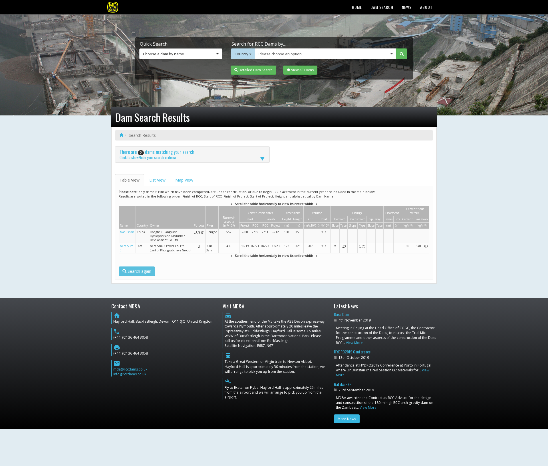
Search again (138, 271)
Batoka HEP (342, 384)
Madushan (127, 232)
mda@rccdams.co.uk (130, 369)
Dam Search (381, 7)
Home (357, 7)
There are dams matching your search (157, 154)
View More (354, 342)
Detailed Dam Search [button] (255, 70)
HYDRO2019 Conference (352, 352)
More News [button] (347, 418)
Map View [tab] (184, 180)
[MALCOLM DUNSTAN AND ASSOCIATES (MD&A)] (112, 7)
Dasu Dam (341, 314)
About (426, 7)
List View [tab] (157, 180)
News (407, 7)
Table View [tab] (130, 180)
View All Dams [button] (302, 70)
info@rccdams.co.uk (129, 374)
